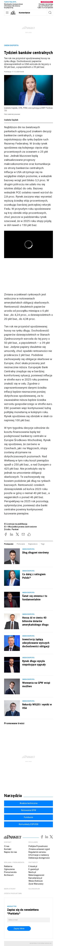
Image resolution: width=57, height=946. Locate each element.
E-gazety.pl (33, 869)
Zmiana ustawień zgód (39, 849)
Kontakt (7, 849)
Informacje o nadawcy (38, 855)
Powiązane (8, 544)
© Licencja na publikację (15, 524)
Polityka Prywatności (38, 846)
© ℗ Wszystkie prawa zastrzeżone (20, 527)
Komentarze (24, 12)
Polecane (21, 544)
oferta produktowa (13, 893)
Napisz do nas (10, 852)
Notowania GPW (28, 810)
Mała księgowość (36, 875)
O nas (6, 846)
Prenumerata (10, 872)
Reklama (8, 866)
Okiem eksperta (11, 45)
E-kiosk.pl (32, 866)
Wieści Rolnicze (35, 881)
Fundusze (28, 817)
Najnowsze (33, 544)
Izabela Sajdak (11, 120)
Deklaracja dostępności (39, 858)
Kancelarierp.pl (35, 878)
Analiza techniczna (28, 803)
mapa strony (9, 889)
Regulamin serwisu (37, 852)
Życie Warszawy (35, 884)
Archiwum (9, 875)
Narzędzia (13, 795)
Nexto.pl (32, 872)
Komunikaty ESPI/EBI (28, 824)
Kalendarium (34, 889)
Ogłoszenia (9, 869)
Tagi (43, 544)
